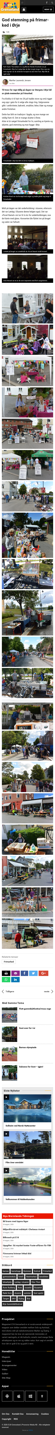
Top (42, 1396)
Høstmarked (31, 1276)
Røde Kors (7, 1293)
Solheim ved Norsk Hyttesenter (27, 1111)
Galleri (5, 1373)
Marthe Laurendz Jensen (27, 82)
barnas (6, 1271)
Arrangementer (9, 1365)
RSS (16, 1419)
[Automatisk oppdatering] (22, 2)
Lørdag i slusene (21, 1282)
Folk (7, 32)
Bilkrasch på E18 (11, 1237)
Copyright (6, 1419)
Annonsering (32, 1414)
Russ (20, 1287)
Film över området (27, 1148)
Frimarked (9, 961)
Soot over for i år (27, 1033)
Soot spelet (38, 1293)
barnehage (16, 1271)
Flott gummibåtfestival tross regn (27, 1014)
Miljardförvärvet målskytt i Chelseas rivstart (24, 1229)
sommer (27, 1293)
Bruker (23, 9)
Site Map (6, 1378)
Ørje (28, 1298)
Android (7, 1396)
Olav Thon (36, 1282)
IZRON (31, 1430)
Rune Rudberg (9, 1287)
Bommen (27, 1271)
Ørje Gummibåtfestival (12, 1304)
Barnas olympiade (27, 1052)
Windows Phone (30, 1396)
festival (37, 1271)
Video (4, 1369)
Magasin (6, 1357)
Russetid (38, 1287)
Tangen (6, 1298)
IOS (18, 1396)
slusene (17, 1293)
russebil (28, 1287)
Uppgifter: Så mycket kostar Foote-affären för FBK (27, 1245)
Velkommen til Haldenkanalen (27, 1185)
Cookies (45, 1414)
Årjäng (21, 1298)
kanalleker (43, 1276)
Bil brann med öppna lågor (15, 1221)
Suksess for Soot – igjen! (27, 1072)
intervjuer (6, 1361)
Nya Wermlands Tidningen (18, 1216)
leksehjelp (7, 1282)
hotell (20, 1276)
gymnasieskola (9, 1276)
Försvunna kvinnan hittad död (17, 1253)
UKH (14, 1298)
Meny (46, 9)
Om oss (5, 1414)
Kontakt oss (17, 1414)
